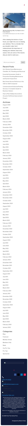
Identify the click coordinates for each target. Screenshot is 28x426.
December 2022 (7, 229)
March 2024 (6, 186)
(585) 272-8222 (6, 380)
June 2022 (6, 245)
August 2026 (6, 105)
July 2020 (5, 310)
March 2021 (6, 288)
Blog (4, 334)
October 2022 (7, 234)
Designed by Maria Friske (19, 421)
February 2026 (7, 122)
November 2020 (7, 299)
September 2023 (8, 203)
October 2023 (7, 200)
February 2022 (7, 257)
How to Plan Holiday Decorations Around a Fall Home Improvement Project (12, 96)
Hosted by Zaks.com (8, 395)
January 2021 (6, 293)
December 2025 (7, 127)
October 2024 (7, 167)
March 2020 (6, 322)
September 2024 (8, 169)
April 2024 (6, 184)
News (4, 345)
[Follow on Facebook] (15, 375)
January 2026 (7, 124)
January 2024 (7, 192)
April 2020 (6, 319)
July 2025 (5, 141)
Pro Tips (5, 351)
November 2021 (7, 265)
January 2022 (7, 260)
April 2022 (6, 251)
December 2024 (7, 161)
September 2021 (7, 271)
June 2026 (6, 110)
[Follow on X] (18, 375)
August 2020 (6, 307)
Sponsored (6, 354)
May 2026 (5, 113)
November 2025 (7, 130)
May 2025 (5, 147)
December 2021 (7, 262)
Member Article (7, 340)
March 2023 (6, 220)
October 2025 (7, 133)
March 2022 (6, 254)
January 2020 (7, 327)
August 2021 (6, 274)
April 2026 (6, 116)
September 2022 (8, 237)
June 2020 (6, 313)
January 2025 (7, 158)
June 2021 (5, 279)
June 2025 (6, 144)
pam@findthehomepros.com (10, 33)
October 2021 (7, 268)
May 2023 (5, 215)
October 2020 (7, 302)
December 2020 (7, 296)
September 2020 (8, 305)
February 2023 (7, 223)
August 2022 (6, 240)
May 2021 (5, 282)
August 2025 (6, 139)
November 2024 (7, 164)
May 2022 (5, 248)
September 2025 (8, 136)
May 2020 (5, 316)
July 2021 (5, 277)
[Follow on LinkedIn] (22, 375)
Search (22, 62)
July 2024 (5, 175)
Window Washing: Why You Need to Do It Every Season (13, 31)
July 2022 (5, 243)
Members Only (7, 342)
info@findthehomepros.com (10, 384)
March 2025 (6, 153)
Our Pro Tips (5, 35)
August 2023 (6, 206)
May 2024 (6, 181)
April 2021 (5, 285)
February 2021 (7, 291)
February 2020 (7, 324)
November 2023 (7, 198)
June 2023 (6, 212)
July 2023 (5, 209)
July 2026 (5, 107)
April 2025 (6, 150)
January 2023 (7, 226)
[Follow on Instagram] (25, 375)
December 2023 (7, 195)
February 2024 (7, 189)
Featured (5, 337)
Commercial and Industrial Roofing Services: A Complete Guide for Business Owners (13, 89)
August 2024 (6, 172)
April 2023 (6, 217)
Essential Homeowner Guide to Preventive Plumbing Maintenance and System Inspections (13, 76)
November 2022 (7, 231)
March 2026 (6, 119)
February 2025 (7, 155)
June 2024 (6, 178)
